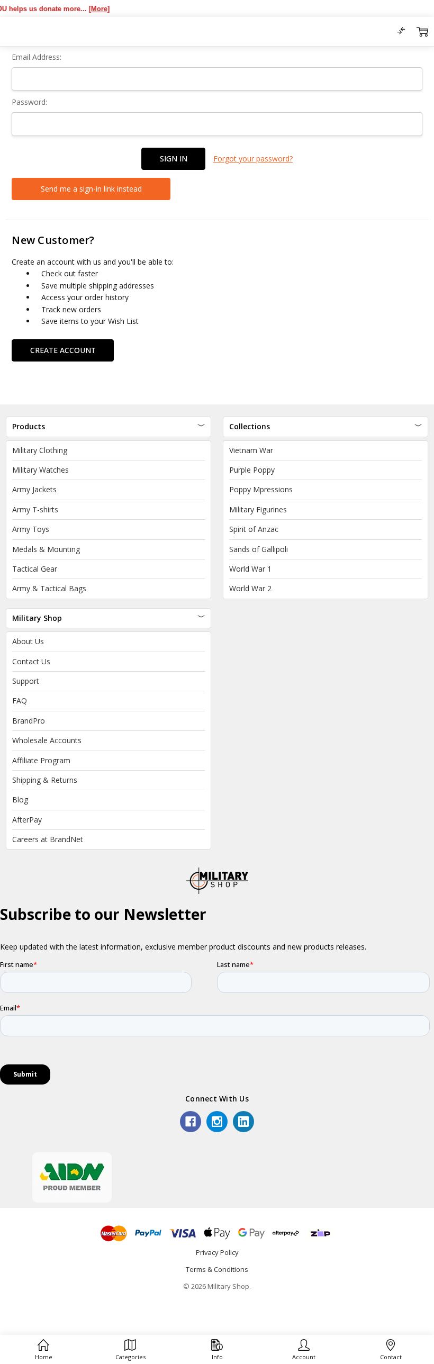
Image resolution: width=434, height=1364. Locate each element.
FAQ (19, 700)
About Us (28, 641)
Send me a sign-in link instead (91, 189)
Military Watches (40, 470)
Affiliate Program (41, 760)
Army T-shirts (35, 509)
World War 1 (250, 569)
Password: (29, 102)
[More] (87, 9)
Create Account (63, 350)
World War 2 (250, 588)
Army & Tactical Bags (49, 588)
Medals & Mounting (46, 549)
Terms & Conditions (217, 1269)
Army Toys (30, 529)
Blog (20, 799)
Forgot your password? (253, 158)
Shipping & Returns (44, 780)
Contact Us (31, 661)
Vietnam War (251, 450)
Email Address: (36, 57)
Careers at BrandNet (47, 839)
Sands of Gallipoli (258, 549)
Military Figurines (258, 509)
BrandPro (28, 721)
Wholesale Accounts (47, 740)
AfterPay (27, 820)
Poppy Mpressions (261, 489)
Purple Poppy (252, 470)
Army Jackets (34, 489)
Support (25, 681)
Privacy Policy (217, 1252)
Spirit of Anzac (253, 529)
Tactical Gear (34, 569)
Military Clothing (39, 450)
